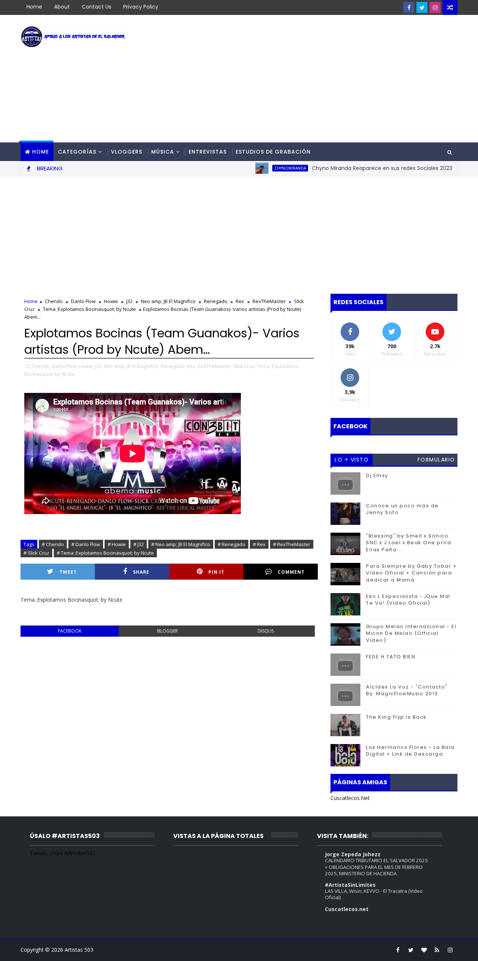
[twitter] (422, 7)
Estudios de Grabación (273, 151)
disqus (266, 631)
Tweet (68, 572)
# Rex (259, 544)
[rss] (437, 949)
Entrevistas (208, 151)
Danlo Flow (83, 301)
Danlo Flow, (65, 366)
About (62, 6)
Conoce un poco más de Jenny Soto (402, 509)
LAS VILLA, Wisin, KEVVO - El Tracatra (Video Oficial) (374, 894)
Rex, (191, 366)
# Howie (117, 544)
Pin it (216, 572)
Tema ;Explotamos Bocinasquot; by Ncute (89, 309)
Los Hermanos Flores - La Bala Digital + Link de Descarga (410, 750)
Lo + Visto (352, 459)
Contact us (96, 6)
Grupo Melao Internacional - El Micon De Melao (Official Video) (411, 633)
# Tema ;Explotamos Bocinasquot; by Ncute (105, 552)
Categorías (77, 151)
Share (141, 572)
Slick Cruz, (244, 366)
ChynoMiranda (275, 168)
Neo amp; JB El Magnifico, (132, 366)
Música (162, 151)
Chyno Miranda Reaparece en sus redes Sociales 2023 (367, 168)
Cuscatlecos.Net (350, 797)
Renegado (215, 301)
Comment (291, 572)
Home (34, 6)
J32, (99, 366)
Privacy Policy (140, 6)
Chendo (54, 301)
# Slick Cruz (36, 552)
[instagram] (435, 7)
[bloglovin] (423, 949)
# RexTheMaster (291, 544)
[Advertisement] (321, 79)
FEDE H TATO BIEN (390, 656)
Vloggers (126, 151)
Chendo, (41, 366)
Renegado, (173, 366)
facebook (69, 631)
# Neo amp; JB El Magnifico (180, 544)
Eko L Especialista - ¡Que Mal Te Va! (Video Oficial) (408, 599)
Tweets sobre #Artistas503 (62, 853)
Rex (240, 301)
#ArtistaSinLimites (350, 884)
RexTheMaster (269, 301)
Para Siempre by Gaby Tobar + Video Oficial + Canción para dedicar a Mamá (411, 573)
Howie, (86, 366)
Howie (111, 301)
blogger (167, 631)
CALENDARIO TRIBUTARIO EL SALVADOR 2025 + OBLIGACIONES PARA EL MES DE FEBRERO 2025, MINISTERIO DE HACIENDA (376, 867)
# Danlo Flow (85, 544)
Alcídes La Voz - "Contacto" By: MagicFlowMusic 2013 (407, 690)
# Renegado (231, 544)
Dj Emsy (377, 475)
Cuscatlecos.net (347, 909)
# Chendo (53, 544)
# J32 (138, 544)
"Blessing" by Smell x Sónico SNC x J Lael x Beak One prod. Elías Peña (409, 542)
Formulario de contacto (436, 461)
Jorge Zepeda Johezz (353, 854)
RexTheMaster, (215, 366)
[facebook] (409, 7)
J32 (129, 301)
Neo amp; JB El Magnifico (168, 301)
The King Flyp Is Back (396, 717)
